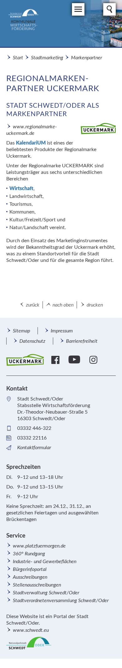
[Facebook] (56, 360)
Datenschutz (32, 341)
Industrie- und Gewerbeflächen (44, 561)
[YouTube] (75, 360)
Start (18, 57)
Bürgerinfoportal (30, 569)
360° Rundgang (29, 553)
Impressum (62, 330)
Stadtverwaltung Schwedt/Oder (46, 592)
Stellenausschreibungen (37, 584)
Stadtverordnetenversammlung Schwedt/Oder (61, 600)
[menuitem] (21, 330)
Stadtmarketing (47, 57)
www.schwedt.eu (31, 630)
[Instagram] (94, 360)
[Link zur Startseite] (57, 23)
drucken (95, 304)
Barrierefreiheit (82, 341)
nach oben (63, 304)
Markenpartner (86, 57)
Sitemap (21, 330)
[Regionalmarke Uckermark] (25, 360)
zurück (32, 304)
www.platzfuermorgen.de (39, 545)
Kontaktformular (34, 447)
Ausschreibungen (30, 577)
